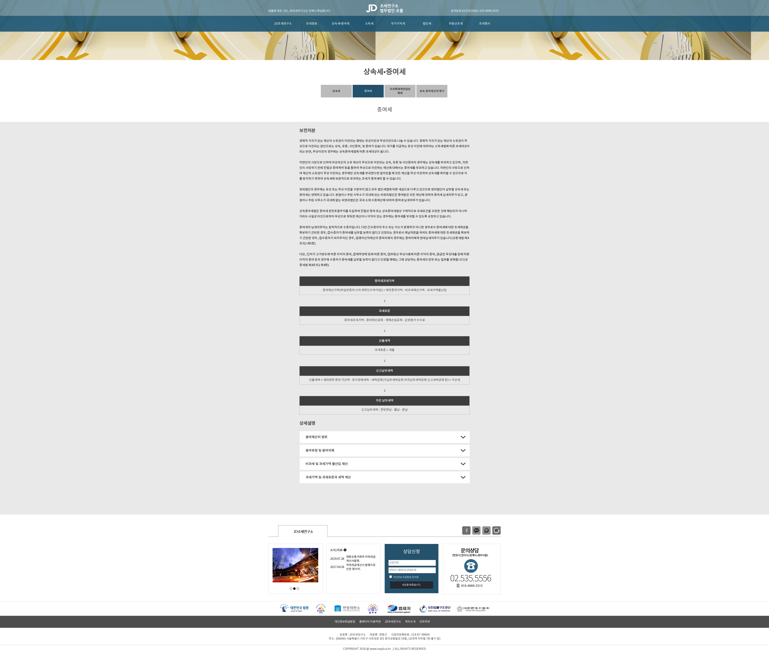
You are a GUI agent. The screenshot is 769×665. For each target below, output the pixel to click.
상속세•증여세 (340, 23)
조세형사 (484, 23)
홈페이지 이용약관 (370, 621)
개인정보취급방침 (344, 621)
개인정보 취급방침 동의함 (406, 577)
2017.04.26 (337, 567)
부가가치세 (398, 23)
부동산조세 (456, 23)
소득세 (369, 23)
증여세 (368, 91)
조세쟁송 (311, 23)
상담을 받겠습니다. (411, 585)
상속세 (336, 91)
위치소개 (410, 621)
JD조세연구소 (283, 23)
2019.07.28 (337, 559)
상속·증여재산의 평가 (432, 91)
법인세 (427, 23)
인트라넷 (425, 621)
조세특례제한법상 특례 (400, 91)
